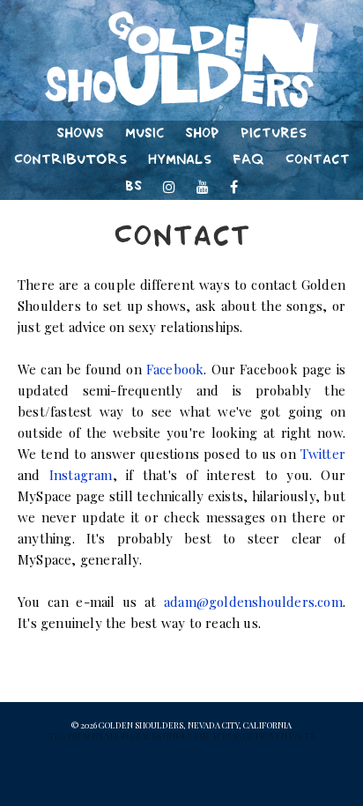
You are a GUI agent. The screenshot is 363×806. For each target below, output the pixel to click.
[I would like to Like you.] (234, 186)
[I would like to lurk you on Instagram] (169, 186)
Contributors (70, 160)
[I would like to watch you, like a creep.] (202, 186)
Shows (80, 133)
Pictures (274, 133)
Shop (202, 133)
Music (144, 133)
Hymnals (179, 160)
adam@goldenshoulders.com (253, 601)
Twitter (322, 453)
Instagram (81, 475)
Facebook (175, 369)
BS (133, 186)
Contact (317, 160)
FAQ (248, 160)
